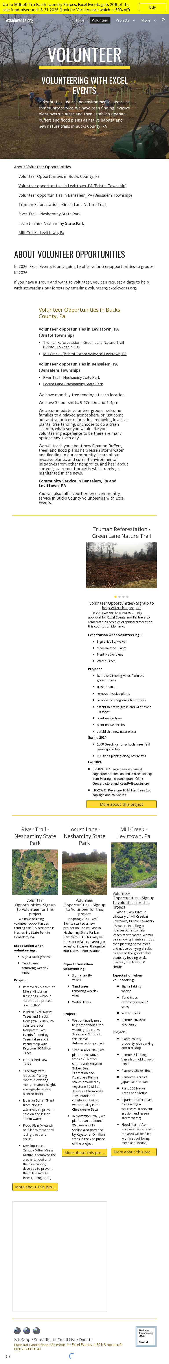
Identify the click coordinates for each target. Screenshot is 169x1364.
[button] (163, 20)
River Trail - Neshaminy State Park (49, 213)
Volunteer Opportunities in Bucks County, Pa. (59, 176)
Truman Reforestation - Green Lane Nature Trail (62, 204)
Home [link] (79, 20)
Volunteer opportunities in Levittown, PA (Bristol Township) (72, 185)
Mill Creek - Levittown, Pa (41, 232)
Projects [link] (122, 20)
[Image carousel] (121, 570)
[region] (84, 7)
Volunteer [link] (100, 20)
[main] (84, 56)
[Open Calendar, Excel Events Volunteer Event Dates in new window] (99, 1207)
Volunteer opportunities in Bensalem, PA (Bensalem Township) (75, 195)
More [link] (145, 20)
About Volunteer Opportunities (42, 166)
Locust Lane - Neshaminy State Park (51, 223)
